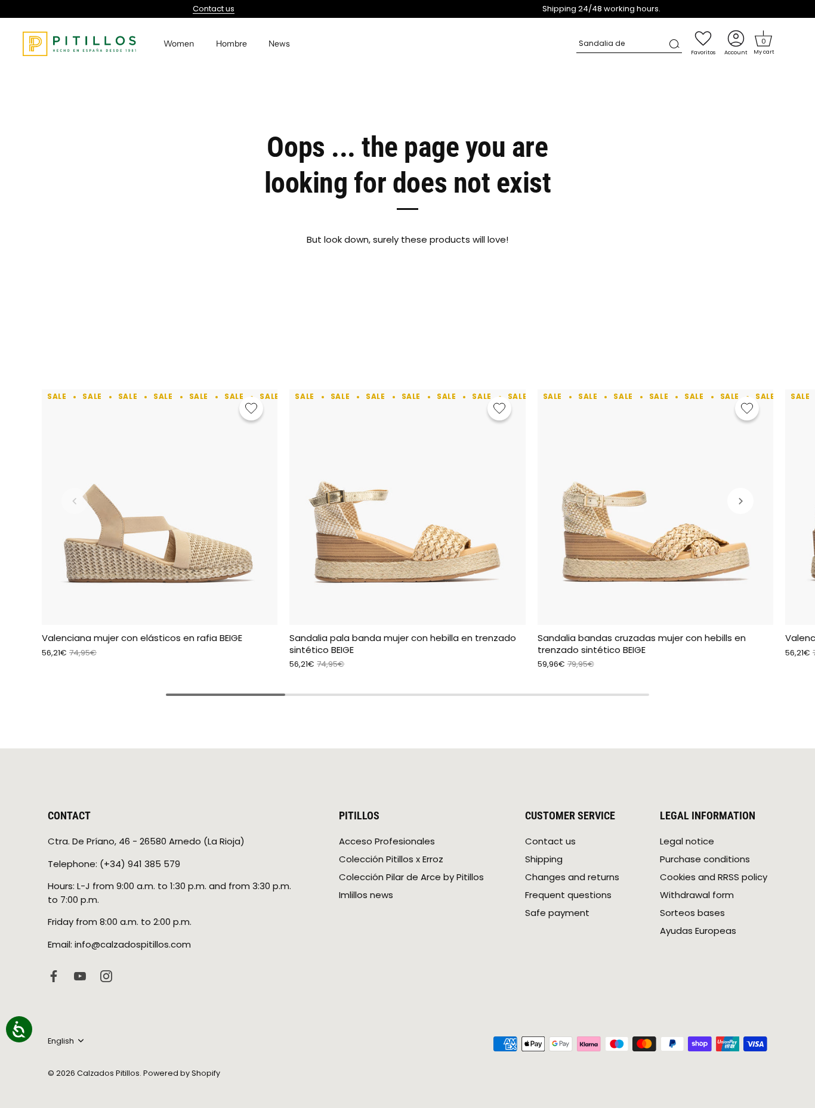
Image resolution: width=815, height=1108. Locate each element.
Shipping (544, 859)
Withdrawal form (697, 895)
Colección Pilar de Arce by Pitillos (411, 877)
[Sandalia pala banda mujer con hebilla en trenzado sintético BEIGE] (407, 507)
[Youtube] (80, 975)
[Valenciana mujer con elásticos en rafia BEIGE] (159, 507)
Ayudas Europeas (698, 930)
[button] (764, 39)
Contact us (213, 8)
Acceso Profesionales (387, 841)
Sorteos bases (692, 912)
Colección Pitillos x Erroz (391, 859)
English (61, 1041)
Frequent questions (568, 895)
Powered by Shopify (181, 1072)
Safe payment (557, 912)
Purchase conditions (705, 859)
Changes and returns (572, 877)
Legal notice (687, 841)
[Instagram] (106, 975)
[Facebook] (54, 975)
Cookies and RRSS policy (713, 877)
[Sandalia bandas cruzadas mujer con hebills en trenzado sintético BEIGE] (655, 507)
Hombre (231, 43)
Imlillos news (366, 895)
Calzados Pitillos (108, 1072)
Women (178, 43)
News (279, 43)
